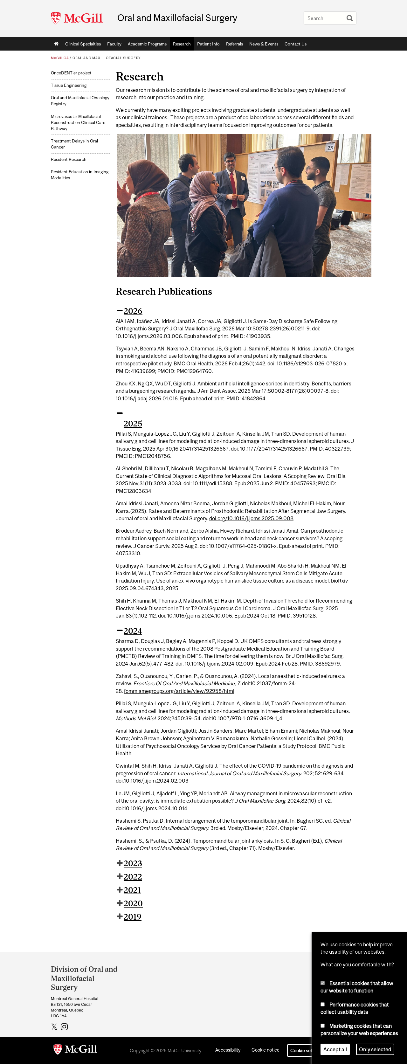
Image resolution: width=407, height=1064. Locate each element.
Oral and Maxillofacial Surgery (177, 18)
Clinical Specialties (83, 43)
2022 (133, 876)
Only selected (375, 1049)
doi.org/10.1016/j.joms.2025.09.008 (251, 518)
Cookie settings (306, 1050)
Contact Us (296, 43)
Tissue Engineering (68, 85)
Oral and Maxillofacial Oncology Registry (80, 100)
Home (56, 44)
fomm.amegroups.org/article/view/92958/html (179, 691)
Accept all (335, 1049)
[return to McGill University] (75, 1051)
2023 (133, 863)
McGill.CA (60, 58)
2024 (133, 630)
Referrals (234, 43)
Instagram (65, 1026)
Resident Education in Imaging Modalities (79, 174)
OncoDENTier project (71, 73)
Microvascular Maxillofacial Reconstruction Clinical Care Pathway (78, 122)
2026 (133, 311)
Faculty (114, 43)
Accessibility (227, 1050)
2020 (133, 903)
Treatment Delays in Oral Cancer (74, 144)
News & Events (263, 43)
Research (182, 43)
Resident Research (68, 159)
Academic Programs (147, 43)
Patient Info (208, 43)
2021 (132, 890)
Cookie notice (265, 1050)
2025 (133, 423)
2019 (132, 916)
